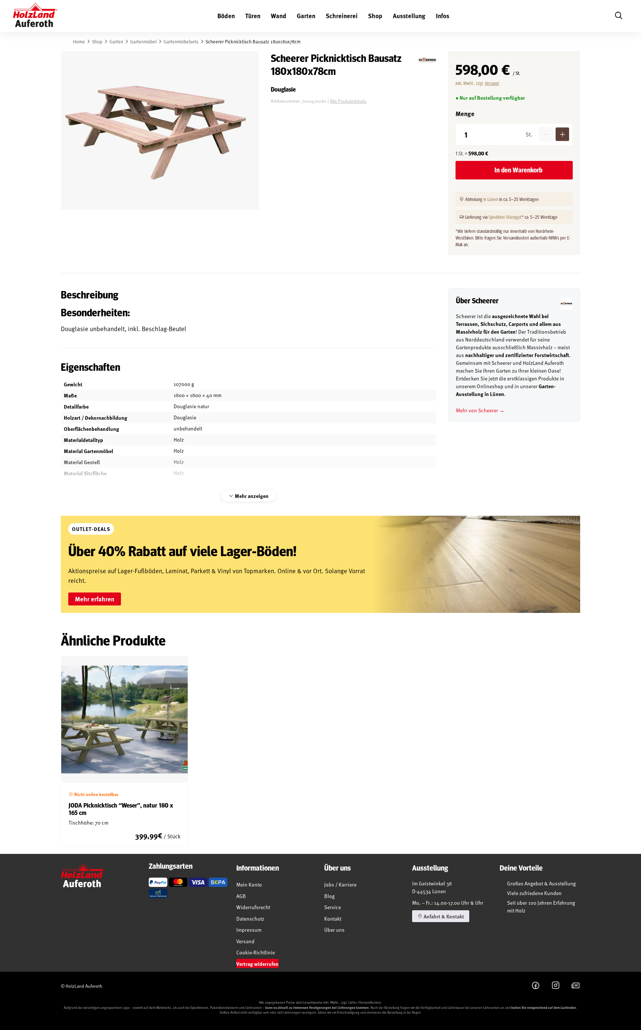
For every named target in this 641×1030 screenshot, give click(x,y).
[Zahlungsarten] (158, 882)
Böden (226, 15)
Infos (442, 15)
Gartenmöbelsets (181, 41)
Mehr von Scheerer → (480, 410)
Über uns (334, 929)
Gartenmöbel (143, 41)
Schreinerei (342, 15)
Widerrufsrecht (253, 907)
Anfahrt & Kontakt (443, 916)
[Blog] (575, 986)
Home (79, 41)
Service (332, 907)
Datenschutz (250, 918)
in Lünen (490, 199)
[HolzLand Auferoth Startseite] (35, 16)
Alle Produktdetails (348, 101)
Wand (278, 15)
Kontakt (332, 918)
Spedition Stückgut (505, 217)
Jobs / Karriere (340, 884)
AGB (241, 895)
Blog (329, 895)
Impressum (249, 929)
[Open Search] (618, 16)
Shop (375, 15)
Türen (252, 15)
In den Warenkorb (518, 170)
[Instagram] (555, 986)
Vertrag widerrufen (257, 963)
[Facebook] (535, 986)
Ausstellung (409, 15)
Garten (306, 15)
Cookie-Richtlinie (255, 952)
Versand (492, 83)
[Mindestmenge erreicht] (546, 134)
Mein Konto (249, 884)
